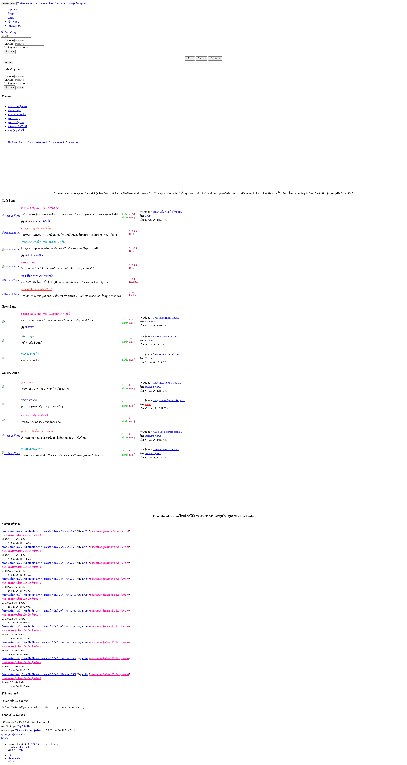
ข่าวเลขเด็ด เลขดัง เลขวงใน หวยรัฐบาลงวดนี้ (45, 313)
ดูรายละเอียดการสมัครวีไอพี (36, 289)
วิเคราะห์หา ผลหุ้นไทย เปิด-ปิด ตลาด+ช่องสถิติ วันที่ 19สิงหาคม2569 (39, 626)
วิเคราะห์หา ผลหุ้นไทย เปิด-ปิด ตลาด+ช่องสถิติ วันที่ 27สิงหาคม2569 (39, 531)
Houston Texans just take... (166, 336)
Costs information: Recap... (166, 317)
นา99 (148, 215)
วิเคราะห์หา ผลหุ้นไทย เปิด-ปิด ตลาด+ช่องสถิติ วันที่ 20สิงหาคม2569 (39, 610)
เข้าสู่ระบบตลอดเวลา (18, 47)
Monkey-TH (25, 747)
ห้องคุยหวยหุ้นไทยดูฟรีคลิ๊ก (36, 228)
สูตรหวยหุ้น (14, 118)
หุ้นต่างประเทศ (29, 262)
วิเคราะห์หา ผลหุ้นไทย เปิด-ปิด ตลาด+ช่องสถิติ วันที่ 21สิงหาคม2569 (39, 594)
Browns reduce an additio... (166, 354)
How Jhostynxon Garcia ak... (167, 382)
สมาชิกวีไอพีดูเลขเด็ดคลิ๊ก (35, 415)
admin (31, 221)
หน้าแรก (190, 58)
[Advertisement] (96, 169)
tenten (39, 221)
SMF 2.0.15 (33, 744)
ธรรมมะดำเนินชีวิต (31, 448)
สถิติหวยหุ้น (14, 110)
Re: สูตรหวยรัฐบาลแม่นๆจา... (169, 400)
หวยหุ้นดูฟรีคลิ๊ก (16, 130)
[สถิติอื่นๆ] (6, 738)
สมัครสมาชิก (215, 58)
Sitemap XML (15, 758)
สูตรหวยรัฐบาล (16, 122)
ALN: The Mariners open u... (167, 431)
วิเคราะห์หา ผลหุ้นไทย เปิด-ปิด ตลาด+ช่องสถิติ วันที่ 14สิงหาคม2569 (39, 674)
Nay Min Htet (24, 726)
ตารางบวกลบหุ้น (17, 114)
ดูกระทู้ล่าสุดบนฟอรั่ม (13, 734)
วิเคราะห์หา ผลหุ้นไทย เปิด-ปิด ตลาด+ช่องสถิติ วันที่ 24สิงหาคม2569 (39, 578)
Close (20, 87)
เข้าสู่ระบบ (9, 51)
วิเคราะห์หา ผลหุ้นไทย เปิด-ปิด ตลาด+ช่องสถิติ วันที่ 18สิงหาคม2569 (39, 642)
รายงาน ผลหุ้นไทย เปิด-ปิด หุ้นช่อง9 (40, 208)
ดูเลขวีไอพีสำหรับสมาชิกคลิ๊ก (37, 275)
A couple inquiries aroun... (166, 449)
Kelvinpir (149, 321)
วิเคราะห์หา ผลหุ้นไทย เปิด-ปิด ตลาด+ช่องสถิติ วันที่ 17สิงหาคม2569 (39, 658)
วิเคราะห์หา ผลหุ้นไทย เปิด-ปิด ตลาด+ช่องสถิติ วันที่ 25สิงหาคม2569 (39, 563)
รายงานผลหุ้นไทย (17, 106)
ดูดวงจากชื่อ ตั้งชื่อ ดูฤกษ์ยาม (37, 431)
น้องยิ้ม (47, 221)
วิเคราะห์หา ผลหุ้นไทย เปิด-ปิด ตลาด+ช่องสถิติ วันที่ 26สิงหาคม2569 (39, 547)
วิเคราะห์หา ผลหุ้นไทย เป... (168, 211)
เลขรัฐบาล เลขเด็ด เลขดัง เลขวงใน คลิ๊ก (43, 242)
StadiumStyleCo (153, 386)
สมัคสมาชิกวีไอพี (17, 126)
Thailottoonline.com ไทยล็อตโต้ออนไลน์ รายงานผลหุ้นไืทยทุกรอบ (52, 3)
